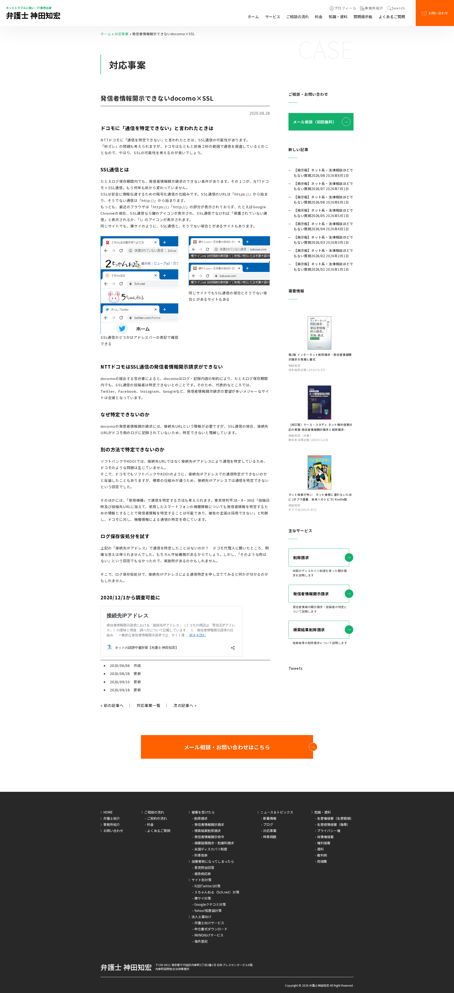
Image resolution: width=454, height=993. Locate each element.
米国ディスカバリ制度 (210, 849)
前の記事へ (112, 705)
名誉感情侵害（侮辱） (333, 824)
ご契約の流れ (157, 818)
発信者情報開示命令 (209, 836)
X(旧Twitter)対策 (207, 886)
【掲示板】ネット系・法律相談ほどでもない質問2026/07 (323, 186)
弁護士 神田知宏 (33, 15)
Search (398, 8)
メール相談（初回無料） (315, 122)
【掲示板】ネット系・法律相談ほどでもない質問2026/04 (323, 226)
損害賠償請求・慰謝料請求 (214, 843)
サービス (272, 16)
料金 (319, 16)
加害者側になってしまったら (213, 861)
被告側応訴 (202, 873)
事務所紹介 (374, 8)
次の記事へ (185, 705)
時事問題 (269, 836)
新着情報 (269, 818)
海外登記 (201, 941)
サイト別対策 (201, 879)
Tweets (295, 668)
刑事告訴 (201, 855)
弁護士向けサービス (209, 922)
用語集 (322, 861)
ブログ (268, 824)
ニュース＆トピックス (276, 812)
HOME (108, 812)
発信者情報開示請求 (311, 594)
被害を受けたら (203, 812)
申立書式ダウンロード (210, 929)
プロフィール (345, 8)
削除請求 (301, 557)
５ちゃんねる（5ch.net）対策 (216, 892)
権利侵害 (323, 843)
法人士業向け (201, 916)
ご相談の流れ (297, 16)
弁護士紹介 (111, 818)
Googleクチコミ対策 (210, 904)
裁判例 (322, 855)
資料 (320, 849)
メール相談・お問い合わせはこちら (227, 747)
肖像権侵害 (325, 836)
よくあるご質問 (392, 16)
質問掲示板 (363, 16)
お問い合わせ (438, 13)
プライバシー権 (328, 830)
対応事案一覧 (149, 705)
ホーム (253, 16)
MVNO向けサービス (208, 935)
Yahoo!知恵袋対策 (208, 910)
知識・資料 (338, 16)
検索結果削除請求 (309, 629)
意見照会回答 (204, 867)
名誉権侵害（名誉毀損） (335, 818)
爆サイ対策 (202, 898)
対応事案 (122, 33)
